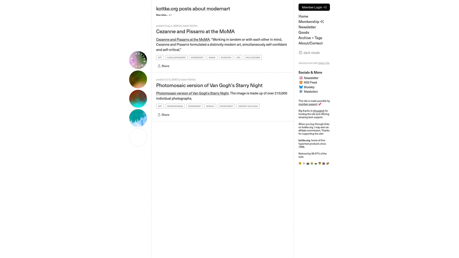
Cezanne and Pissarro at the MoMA (195, 31)
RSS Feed (310, 82)
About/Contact (311, 43)
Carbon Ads (323, 62)
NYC (238, 57)
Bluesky (309, 87)
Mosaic (210, 106)
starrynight (226, 106)
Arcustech (319, 111)
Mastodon (311, 91)
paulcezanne (253, 57)
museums (226, 57)
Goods (304, 32)
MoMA (212, 57)
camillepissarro (176, 57)
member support (308, 104)
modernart (197, 57)
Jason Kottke (190, 26)
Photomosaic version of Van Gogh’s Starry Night (209, 85)
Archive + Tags (310, 37)
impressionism (175, 106)
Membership (309, 21)
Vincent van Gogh (248, 106)
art (170, 15)
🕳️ (315, 163)
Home (303, 16)
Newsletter (307, 27)
